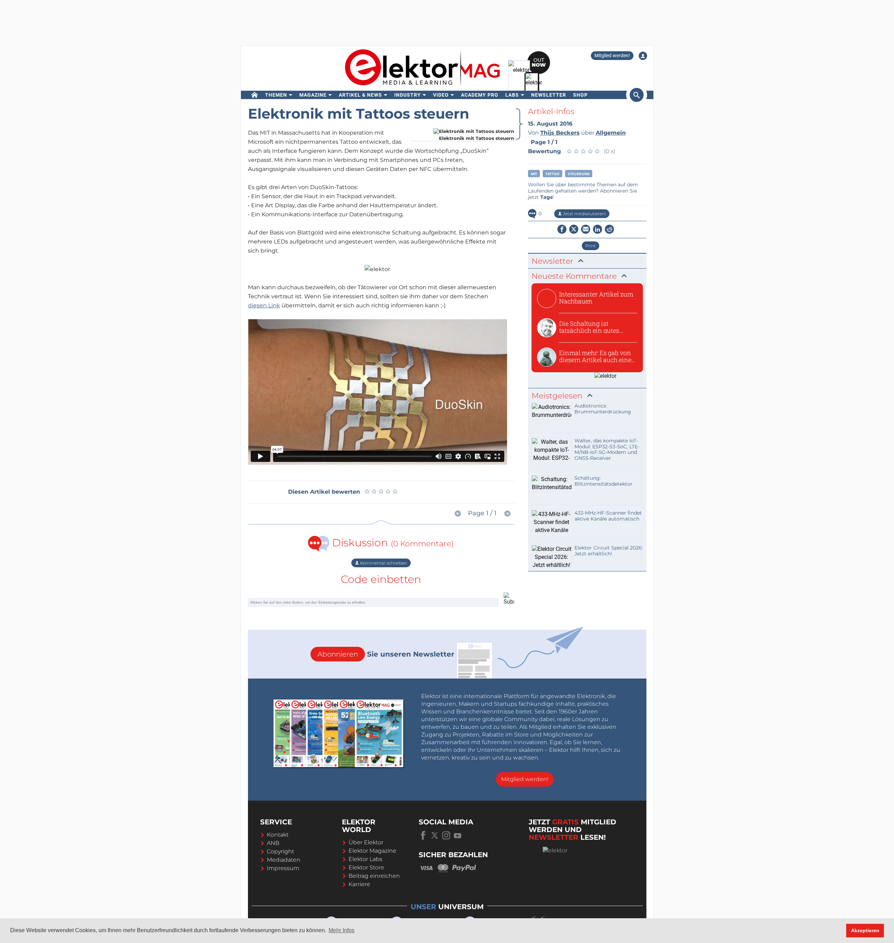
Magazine (313, 95)
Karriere (359, 884)
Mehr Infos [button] (341, 930)
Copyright (280, 851)
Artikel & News (360, 95)
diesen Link (264, 305)
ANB (273, 843)
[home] (255, 95)
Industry (407, 95)
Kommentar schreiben (383, 563)
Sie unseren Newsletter (385, 654)
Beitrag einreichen (374, 876)
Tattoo (552, 173)
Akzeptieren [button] (865, 930)
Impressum (283, 868)
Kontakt (277, 834)
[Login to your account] (643, 56)
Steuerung (578, 173)
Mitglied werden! (612, 55)
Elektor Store (366, 867)
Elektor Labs (365, 859)
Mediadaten (283, 859)
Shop (580, 95)
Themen (276, 95)
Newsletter (548, 95)
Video (441, 95)
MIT (534, 173)
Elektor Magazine (372, 850)
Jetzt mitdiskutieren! (584, 213)
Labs (512, 95)
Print (590, 245)
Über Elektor (366, 842)
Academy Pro (479, 95)
